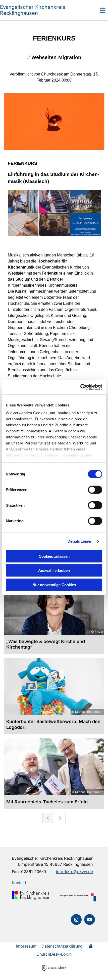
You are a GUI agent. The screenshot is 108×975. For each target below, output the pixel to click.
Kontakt (19, 882)
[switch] (95, 489)
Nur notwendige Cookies (54, 584)
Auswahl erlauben (54, 570)
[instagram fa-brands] (76, 919)
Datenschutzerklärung (62, 946)
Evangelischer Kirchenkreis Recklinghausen (32, 10)
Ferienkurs (52, 273)
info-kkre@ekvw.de (74, 871)
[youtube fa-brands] (89, 919)
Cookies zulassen (54, 556)
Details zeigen (80, 541)
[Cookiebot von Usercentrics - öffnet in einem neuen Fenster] (80, 387)
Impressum (26, 946)
